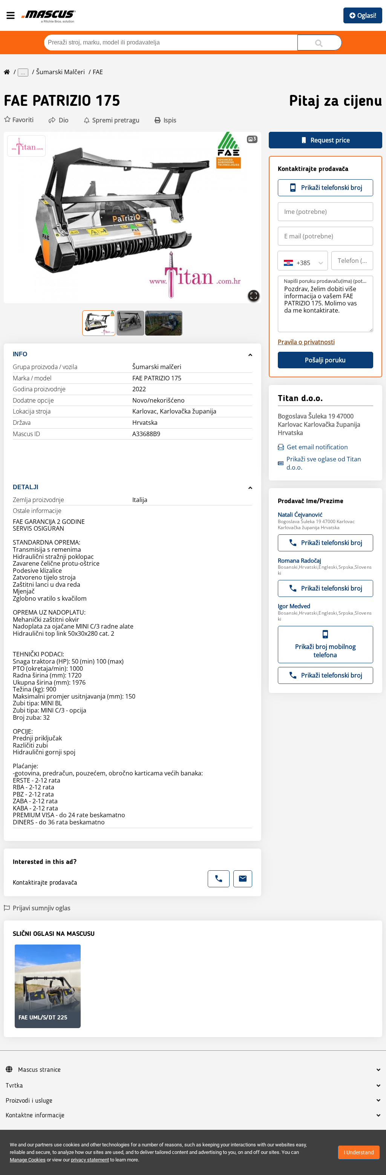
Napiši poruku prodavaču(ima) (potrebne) (326, 281)
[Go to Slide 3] (163, 323)
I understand (359, 1152)
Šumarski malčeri (60, 72)
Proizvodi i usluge (29, 1100)
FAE (98, 72)
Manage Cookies (28, 1160)
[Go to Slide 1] (99, 323)
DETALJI (25, 487)
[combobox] (284, 262)
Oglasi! (366, 15)
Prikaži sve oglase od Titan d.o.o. (323, 463)
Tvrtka (14, 1085)
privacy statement (90, 1160)
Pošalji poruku (325, 360)
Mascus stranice (39, 1070)
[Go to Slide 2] (130, 323)
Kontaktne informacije (35, 1115)
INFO (20, 354)
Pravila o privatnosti (306, 342)
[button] (19, 120)
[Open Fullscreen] (253, 295)
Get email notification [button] (317, 447)
